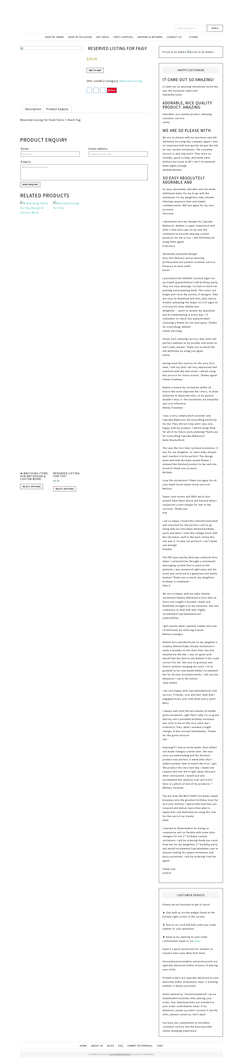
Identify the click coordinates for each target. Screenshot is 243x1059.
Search (214, 28)
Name (25, 148)
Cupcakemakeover (121, 12)
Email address (98, 148)
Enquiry (26, 161)
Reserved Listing (130, 81)
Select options (31, 486)
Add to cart (95, 70)
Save (113, 90)
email (197, 941)
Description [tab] (33, 109)
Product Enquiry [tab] (57, 109)
